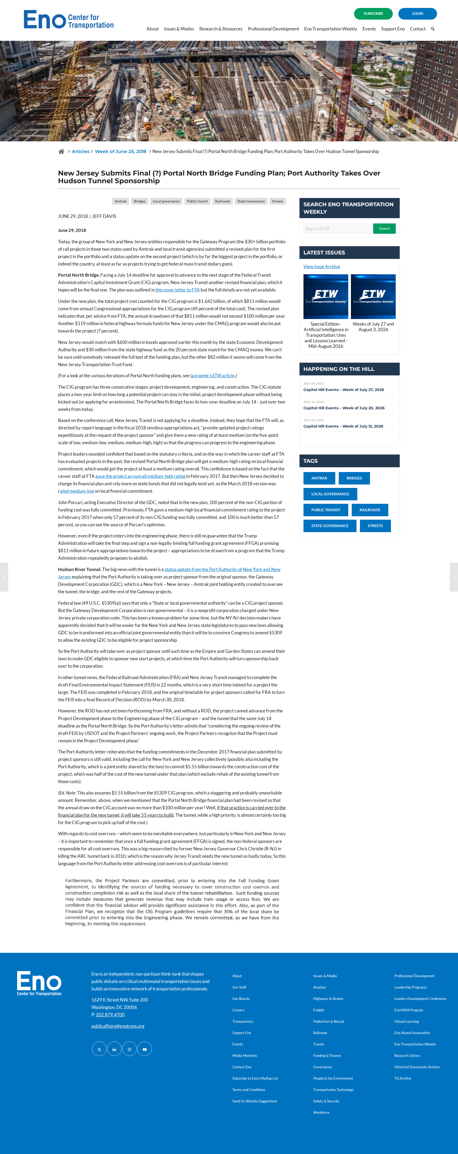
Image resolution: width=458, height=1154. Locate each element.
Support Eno (241, 1033)
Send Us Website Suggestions (254, 1101)
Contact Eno (241, 1067)
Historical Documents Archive (417, 1067)
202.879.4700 (110, 1014)
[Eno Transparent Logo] (39, 983)
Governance (322, 1067)
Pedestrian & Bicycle (328, 1021)
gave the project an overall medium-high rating (140, 476)
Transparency (242, 1021)
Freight (318, 1010)
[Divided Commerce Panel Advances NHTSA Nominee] (4, 577)
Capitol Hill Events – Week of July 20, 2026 (344, 408)
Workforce (321, 1112)
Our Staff (239, 987)
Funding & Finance (327, 1055)
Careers (238, 1010)
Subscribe (373, 13)
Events (237, 1044)
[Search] (432, 29)
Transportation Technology (333, 1090)
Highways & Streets (328, 998)
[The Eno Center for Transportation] (61, 151)
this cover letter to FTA (178, 290)
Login (417, 13)
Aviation (319, 987)
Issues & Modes (325, 976)
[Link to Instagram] (129, 1048)
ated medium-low (77, 491)
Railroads (320, 1033)
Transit (318, 1044)
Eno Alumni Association (412, 1033)
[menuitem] (373, 14)
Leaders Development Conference (420, 998)
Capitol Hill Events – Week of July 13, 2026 (343, 426)
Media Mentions (244, 1055)
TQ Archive (402, 1078)
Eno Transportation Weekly (415, 1044)
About (237, 976)
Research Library (407, 1055)
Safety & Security (326, 1101)
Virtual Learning (406, 1021)
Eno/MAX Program (408, 1010)
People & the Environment (333, 1078)
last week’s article (212, 375)
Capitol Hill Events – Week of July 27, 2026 (343, 389)
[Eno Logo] (68, 20)
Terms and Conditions (248, 1090)
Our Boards (241, 998)
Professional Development (414, 976)
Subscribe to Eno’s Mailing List (255, 1078)
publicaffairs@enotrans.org (117, 1026)
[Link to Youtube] (144, 1048)
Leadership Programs (410, 987)
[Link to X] (99, 1048)
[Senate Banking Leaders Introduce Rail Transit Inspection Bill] (454, 577)
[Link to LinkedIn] (114, 1048)
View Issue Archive (321, 266)
